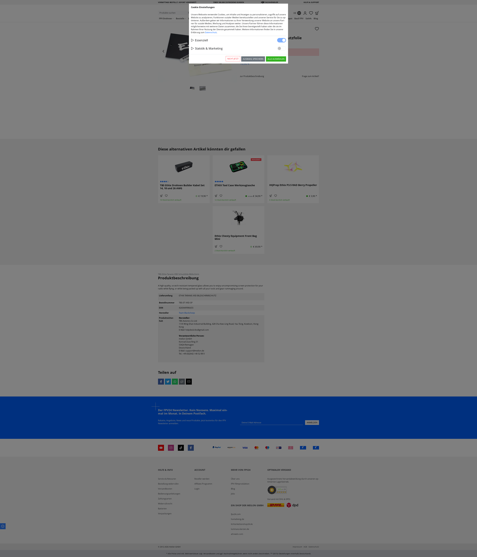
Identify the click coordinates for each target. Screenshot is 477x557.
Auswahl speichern (253, 59)
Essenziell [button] (201, 40)
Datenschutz (211, 32)
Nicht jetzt (233, 58)
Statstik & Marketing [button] (209, 48)
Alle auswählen (276, 59)
